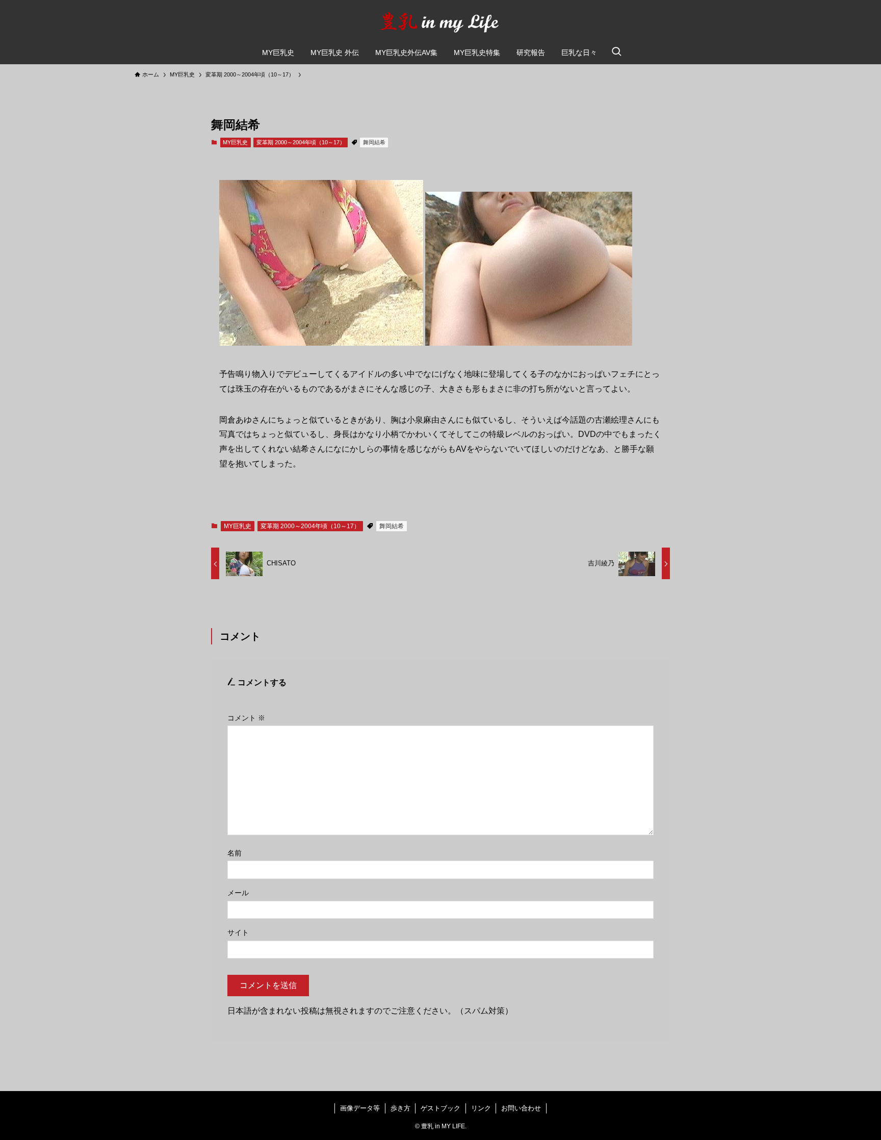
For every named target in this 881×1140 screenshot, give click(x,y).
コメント (246, 718)
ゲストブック (440, 1108)
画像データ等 (360, 1108)
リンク (481, 1108)
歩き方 (400, 1108)
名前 (234, 853)
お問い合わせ (521, 1108)
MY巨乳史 (235, 142)
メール (238, 893)
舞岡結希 (374, 142)
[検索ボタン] (616, 52)
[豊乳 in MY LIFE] (440, 22)
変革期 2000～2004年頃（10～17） (300, 142)
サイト (238, 932)
